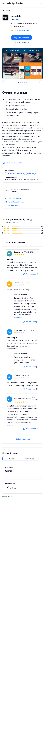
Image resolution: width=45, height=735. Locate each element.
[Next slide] (41, 82)
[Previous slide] (4, 82)
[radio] (11, 458)
